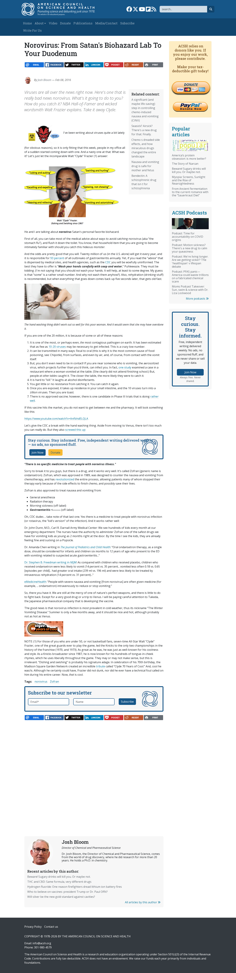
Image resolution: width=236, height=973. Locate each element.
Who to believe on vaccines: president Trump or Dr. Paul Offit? (67, 892)
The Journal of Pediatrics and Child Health (85, 547)
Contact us (51, 927)
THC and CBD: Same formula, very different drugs (59, 882)
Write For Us (32, 31)
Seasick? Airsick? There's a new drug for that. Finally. (144, 130)
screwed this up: (75, 430)
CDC (108, 262)
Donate (65, 23)
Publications (82, 23)
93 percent (57, 258)
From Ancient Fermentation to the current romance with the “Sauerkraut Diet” (190, 192)
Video (53, 23)
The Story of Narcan (185, 164)
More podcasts (196, 298)
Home (27, 23)
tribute (100, 666)
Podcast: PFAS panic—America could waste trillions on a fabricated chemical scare (190, 276)
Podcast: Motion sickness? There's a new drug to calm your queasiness (189, 248)
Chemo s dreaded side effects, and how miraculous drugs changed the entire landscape (145, 148)
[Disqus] (93, 770)
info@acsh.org (41, 943)
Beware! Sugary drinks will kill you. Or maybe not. (59, 877)
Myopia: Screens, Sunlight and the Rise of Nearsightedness (188, 180)
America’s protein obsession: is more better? (189, 157)
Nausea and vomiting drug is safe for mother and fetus (145, 166)
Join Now (37, 452)
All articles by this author (141, 902)
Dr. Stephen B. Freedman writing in (50, 562)
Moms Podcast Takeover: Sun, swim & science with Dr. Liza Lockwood (190, 290)
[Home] (60, 9)
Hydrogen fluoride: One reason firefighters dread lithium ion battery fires (74, 887)
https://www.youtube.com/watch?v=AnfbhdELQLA (56, 419)
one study (125, 367)
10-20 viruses (57, 347)
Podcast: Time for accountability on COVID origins (187, 236)
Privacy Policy (33, 927)
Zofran (54, 681)
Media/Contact (106, 23)
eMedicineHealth (35, 582)
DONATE (191, 84)
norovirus (41, 681)
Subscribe (127, 23)
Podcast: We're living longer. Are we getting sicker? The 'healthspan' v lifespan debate (190, 261)
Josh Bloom (44, 80)
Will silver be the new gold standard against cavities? (61, 897)
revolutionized (64, 479)
